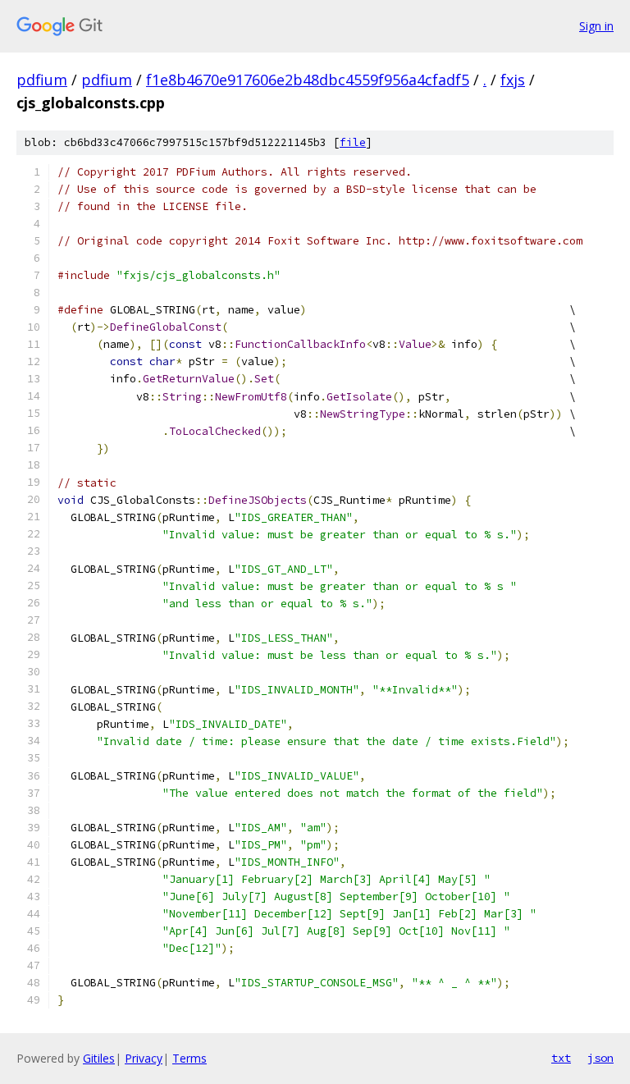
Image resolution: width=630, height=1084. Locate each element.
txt (561, 1057)
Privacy (143, 1058)
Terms (189, 1058)
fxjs (512, 79)
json (600, 1057)
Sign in (596, 26)
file (353, 142)
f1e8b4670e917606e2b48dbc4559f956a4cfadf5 (307, 79)
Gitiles (99, 1058)
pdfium (41, 79)
